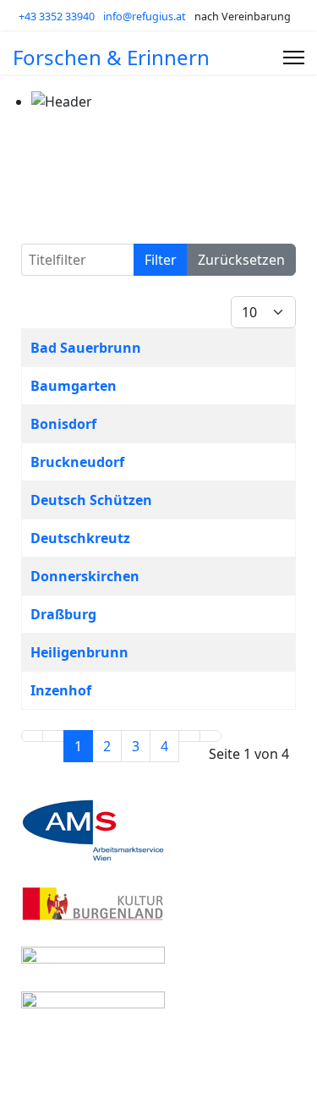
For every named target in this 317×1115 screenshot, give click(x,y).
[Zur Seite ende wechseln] (210, 736)
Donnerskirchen (84, 576)
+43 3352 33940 (57, 16)
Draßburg (63, 614)
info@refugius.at (144, 16)
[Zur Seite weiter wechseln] (189, 736)
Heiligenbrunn (79, 652)
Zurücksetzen (241, 259)
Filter (161, 259)
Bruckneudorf (77, 462)
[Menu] (293, 57)
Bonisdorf (63, 424)
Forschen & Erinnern (111, 57)
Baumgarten (73, 385)
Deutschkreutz (80, 538)
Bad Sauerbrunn (85, 347)
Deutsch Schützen (91, 500)
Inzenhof (60, 690)
